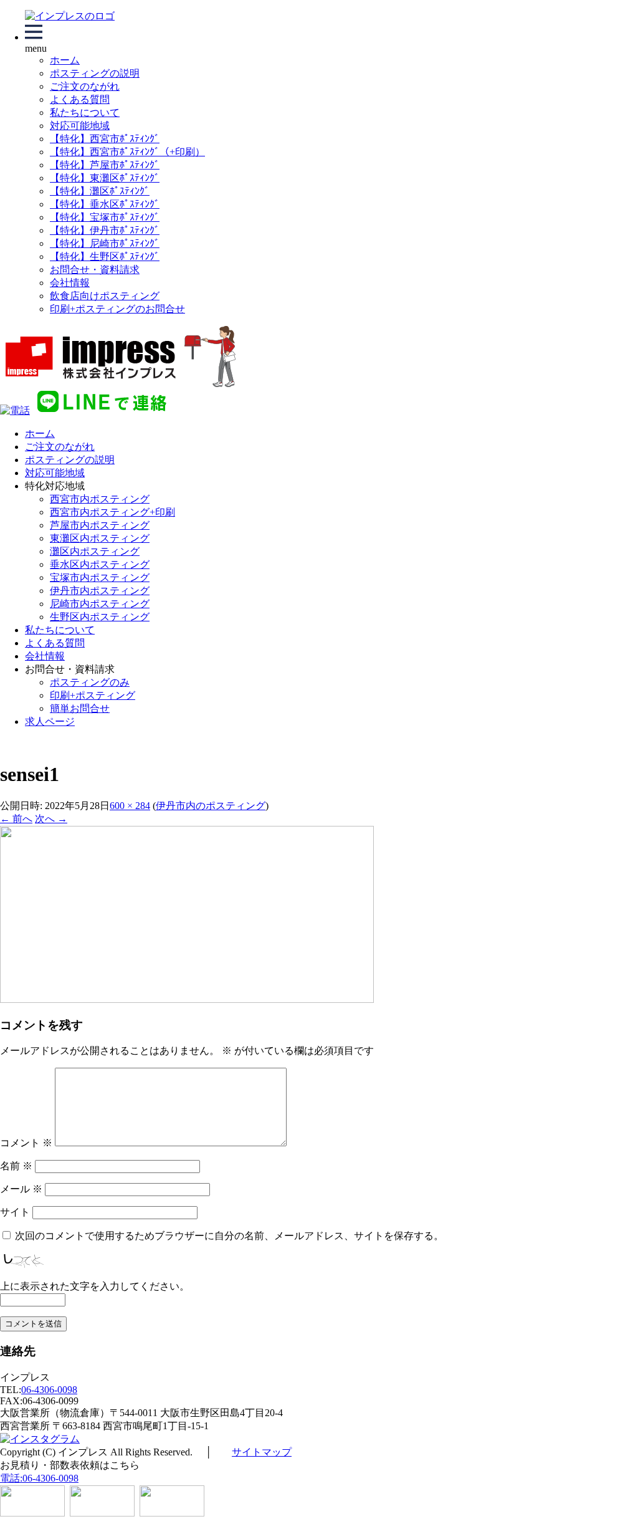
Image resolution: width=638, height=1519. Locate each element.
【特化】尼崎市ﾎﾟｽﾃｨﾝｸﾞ (105, 243)
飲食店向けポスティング (105, 295)
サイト (15, 1212)
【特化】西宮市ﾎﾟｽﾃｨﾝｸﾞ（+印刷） (127, 151)
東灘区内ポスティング (100, 538)
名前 (16, 1166)
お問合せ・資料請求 (95, 269)
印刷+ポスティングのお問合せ (117, 309)
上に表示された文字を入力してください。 (94, 1286)
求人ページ (50, 721)
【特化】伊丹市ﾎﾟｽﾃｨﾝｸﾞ (105, 230)
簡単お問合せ (80, 708)
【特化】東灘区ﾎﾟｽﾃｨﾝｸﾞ (105, 178)
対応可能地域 (80, 125)
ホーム (65, 60)
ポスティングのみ (90, 682)
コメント (26, 1143)
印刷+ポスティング (92, 695)
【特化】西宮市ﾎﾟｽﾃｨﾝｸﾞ (105, 138)
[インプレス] (70, 16)
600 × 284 (130, 805)
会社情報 (70, 282)
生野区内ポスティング (100, 616)
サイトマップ (262, 1452)
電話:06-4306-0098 (39, 1478)
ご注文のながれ (85, 86)
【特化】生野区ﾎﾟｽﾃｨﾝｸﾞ (105, 256)
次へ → (51, 818)
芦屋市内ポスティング (100, 525)
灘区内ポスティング (95, 551)
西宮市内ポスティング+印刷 (112, 512)
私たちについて (85, 112)
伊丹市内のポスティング (210, 805)
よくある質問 (80, 99)
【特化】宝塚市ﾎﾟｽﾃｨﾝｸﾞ (105, 217)
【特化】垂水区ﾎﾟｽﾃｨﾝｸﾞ (105, 204)
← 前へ (16, 818)
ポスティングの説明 (95, 73)
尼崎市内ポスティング (100, 603)
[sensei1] (187, 999)
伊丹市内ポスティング (100, 590)
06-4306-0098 (49, 1389)
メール (21, 1189)
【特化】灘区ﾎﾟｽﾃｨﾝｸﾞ (100, 191)
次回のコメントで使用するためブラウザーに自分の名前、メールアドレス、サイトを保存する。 (229, 1235)
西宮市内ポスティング (100, 499)
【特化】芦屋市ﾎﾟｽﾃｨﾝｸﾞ (105, 165)
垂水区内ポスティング (100, 564)
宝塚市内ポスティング (100, 577)
